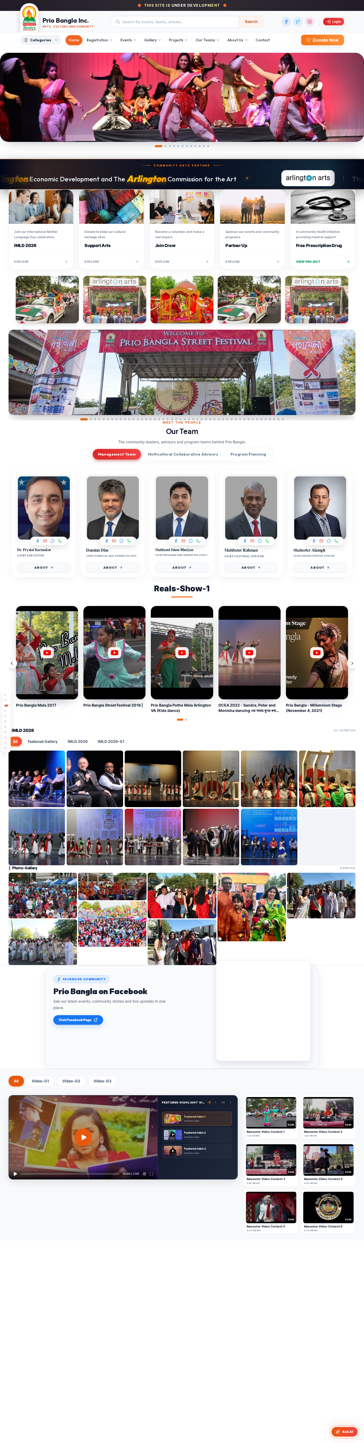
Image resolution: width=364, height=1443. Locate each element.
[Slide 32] (219, 419)
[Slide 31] (214, 419)
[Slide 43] (266, 419)
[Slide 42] (261, 419)
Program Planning (248, 454)
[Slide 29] (206, 419)
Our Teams (205, 40)
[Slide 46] (278, 419)
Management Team (117, 454)
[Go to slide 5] (178, 146)
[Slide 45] (274, 419)
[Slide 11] (129, 419)
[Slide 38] (244, 419)
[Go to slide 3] (170, 146)
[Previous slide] (17, 372)
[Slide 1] (84, 419)
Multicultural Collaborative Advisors (183, 454)
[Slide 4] (99, 419)
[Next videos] (352, 663)
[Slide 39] (249, 419)
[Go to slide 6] (182, 146)
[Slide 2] (91, 419)
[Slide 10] (125, 419)
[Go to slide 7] (187, 146)
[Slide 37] (240, 419)
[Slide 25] (189, 419)
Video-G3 (102, 1081)
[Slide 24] (185, 419)
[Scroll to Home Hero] (6, 695)
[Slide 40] (253, 419)
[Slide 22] (176, 419)
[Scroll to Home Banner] (6, 716)
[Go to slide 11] (204, 146)
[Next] (347, 372)
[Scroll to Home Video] (6, 748)
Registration (97, 40)
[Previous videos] (11, 663)
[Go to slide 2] (165, 146)
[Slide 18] (159, 419)
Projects (176, 40)
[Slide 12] (133, 419)
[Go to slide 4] (174, 146)
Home (74, 40)
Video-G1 (40, 1081)
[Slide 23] (180, 419)
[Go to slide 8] (191, 146)
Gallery (150, 40)
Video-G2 (71, 1081)
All (15, 741)
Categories (40, 40)
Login (336, 21)
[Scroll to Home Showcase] (6, 711)
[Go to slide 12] (208, 146)
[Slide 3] (95, 419)
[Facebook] (37, 541)
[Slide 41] (257, 419)
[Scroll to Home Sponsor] (6, 700)
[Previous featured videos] (215, 1102)
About (41, 567)
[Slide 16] (150, 419)
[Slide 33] (223, 419)
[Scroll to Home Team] (6, 721)
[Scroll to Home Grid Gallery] (6, 737)
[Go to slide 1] (158, 146)
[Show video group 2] (186, 720)
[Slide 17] (155, 419)
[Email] (45, 541)
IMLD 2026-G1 (111, 741)
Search (251, 21)
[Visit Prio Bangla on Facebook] (286, 21)
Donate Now (326, 40)
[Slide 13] (138, 419)
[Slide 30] (210, 419)
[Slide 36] (236, 419)
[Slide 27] (197, 419)
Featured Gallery (43, 741)
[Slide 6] (108, 419)
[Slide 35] (231, 419)
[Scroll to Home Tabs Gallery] (6, 732)
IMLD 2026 (78, 741)
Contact (263, 40)
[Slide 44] (270, 419)
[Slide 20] (168, 419)
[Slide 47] (283, 419)
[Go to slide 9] (195, 146)
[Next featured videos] (230, 1102)
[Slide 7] (112, 419)
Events (126, 40)
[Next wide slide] (356, 97)
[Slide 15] (146, 419)
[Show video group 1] (180, 720)
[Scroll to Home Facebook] (6, 743)
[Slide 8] (116, 419)
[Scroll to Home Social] (6, 727)
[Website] (60, 541)
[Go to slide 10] (200, 146)
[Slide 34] (227, 419)
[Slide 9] (121, 419)
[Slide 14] (142, 419)
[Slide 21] (172, 419)
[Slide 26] (193, 419)
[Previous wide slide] (8, 97)
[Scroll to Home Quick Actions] (6, 705)
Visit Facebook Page (75, 1020)
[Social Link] (52, 541)
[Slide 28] (202, 419)
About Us (235, 40)
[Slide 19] (163, 419)
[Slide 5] (104, 419)
